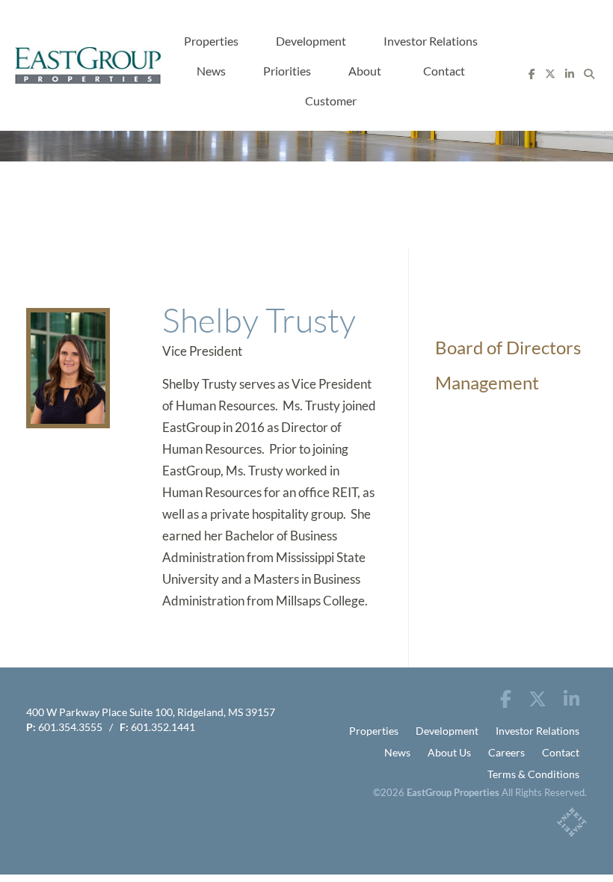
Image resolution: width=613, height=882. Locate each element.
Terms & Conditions (533, 774)
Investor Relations (430, 41)
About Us (449, 752)
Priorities (287, 71)
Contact (444, 71)
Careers (506, 752)
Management (487, 382)
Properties (211, 41)
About (364, 71)
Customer (331, 100)
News (211, 71)
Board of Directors (508, 347)
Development (311, 41)
